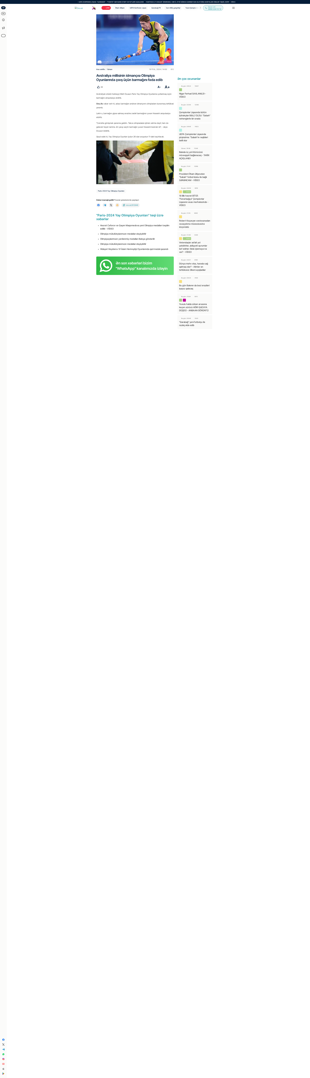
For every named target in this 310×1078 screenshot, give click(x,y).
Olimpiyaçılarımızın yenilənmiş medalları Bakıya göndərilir (127, 239)
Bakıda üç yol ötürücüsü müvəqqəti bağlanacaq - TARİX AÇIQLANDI (194, 155)
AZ (3, 8)
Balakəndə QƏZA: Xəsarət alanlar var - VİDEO (225, 2)
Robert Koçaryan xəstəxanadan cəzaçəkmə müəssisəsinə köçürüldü (194, 223)
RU (3, 13)
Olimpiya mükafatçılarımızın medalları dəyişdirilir (123, 234)
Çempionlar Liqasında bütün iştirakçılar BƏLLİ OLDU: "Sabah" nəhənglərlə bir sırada (194, 115)
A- (159, 87)
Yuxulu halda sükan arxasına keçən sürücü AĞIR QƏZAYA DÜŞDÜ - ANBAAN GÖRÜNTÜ (193, 307)
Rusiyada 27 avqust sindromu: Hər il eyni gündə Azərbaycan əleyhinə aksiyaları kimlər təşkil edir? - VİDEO (158, 2)
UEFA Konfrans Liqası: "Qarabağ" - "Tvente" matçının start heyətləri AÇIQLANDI (79, 2)
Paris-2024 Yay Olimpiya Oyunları (111, 191)
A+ (167, 87)
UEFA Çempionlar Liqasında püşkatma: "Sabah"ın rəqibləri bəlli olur (193, 137)
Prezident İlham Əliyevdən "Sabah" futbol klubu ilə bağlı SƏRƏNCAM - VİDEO (193, 177)
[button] (200, 7)
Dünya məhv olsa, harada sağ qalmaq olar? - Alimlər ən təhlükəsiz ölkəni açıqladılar (193, 266)
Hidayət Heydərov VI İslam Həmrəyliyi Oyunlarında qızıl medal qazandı (134, 249)
